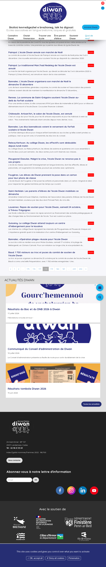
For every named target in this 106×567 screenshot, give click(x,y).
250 (80, 269)
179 (51, 269)
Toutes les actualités (91, 404)
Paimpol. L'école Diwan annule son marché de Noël (35, 52)
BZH (102, 8)
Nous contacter (14, 460)
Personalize (74, 558)
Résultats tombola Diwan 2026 (27, 388)
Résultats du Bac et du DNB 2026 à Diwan (34, 309)
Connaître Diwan (13, 37)
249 (74, 269)
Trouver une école (45, 37)
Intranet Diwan (91, 27)
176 (34, 269)
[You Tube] (94, 490)
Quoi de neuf (89, 37)
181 (63, 269)
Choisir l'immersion (29, 37)
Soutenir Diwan (74, 37)
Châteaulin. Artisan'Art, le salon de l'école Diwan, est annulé (40, 113)
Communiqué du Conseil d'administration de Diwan (40, 349)
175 (28, 269)
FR (103, 3)
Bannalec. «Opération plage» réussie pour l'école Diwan (38, 239)
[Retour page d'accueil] (53, 13)
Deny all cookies (56, 558)
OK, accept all (36, 558)
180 (57, 269)
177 (40, 269)
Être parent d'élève (60, 37)
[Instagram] (71, 490)
